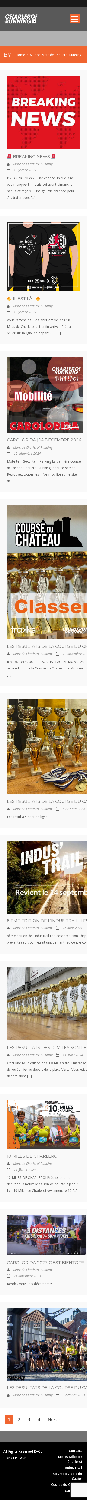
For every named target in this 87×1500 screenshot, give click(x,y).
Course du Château (66, 1484)
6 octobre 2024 (74, 809)
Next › (54, 1419)
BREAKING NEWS (31, 156)
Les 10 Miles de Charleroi (70, 1459)
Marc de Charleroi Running (32, 164)
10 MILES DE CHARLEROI (33, 1156)
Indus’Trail (73, 1467)
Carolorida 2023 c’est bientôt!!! (45, 1262)
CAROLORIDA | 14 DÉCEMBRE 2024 (44, 440)
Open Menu (75, 18)
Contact (75, 1450)
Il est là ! (23, 298)
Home (20, 55)
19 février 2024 (25, 1169)
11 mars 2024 (73, 1055)
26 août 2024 (72, 928)
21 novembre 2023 (27, 1276)
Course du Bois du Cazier (67, 1476)
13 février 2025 (25, 170)
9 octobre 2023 (74, 1395)
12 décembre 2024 (27, 453)
